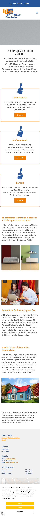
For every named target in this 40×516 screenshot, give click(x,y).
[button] (20, 115)
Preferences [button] (11, 498)
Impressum (4, 438)
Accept (20, 503)
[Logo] (17, 11)
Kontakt (3, 440)
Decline (20, 507)
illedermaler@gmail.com (11, 462)
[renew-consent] (2, 514)
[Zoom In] (3, 480)
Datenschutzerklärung (14, 438)
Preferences (20, 511)
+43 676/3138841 (10, 458)
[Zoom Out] (3, 483)
